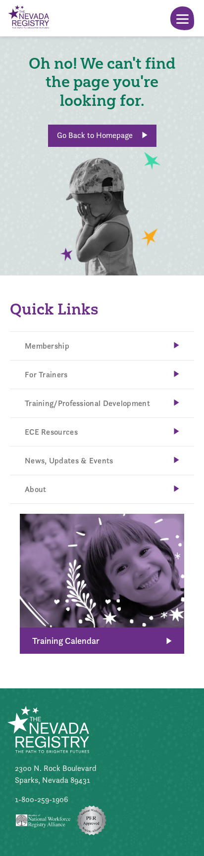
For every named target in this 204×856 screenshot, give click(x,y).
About (36, 489)
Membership (47, 346)
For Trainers (46, 374)
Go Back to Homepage (96, 135)
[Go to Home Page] (28, 18)
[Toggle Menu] (182, 18)
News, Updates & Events (69, 460)
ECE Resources (51, 432)
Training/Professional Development (87, 403)
